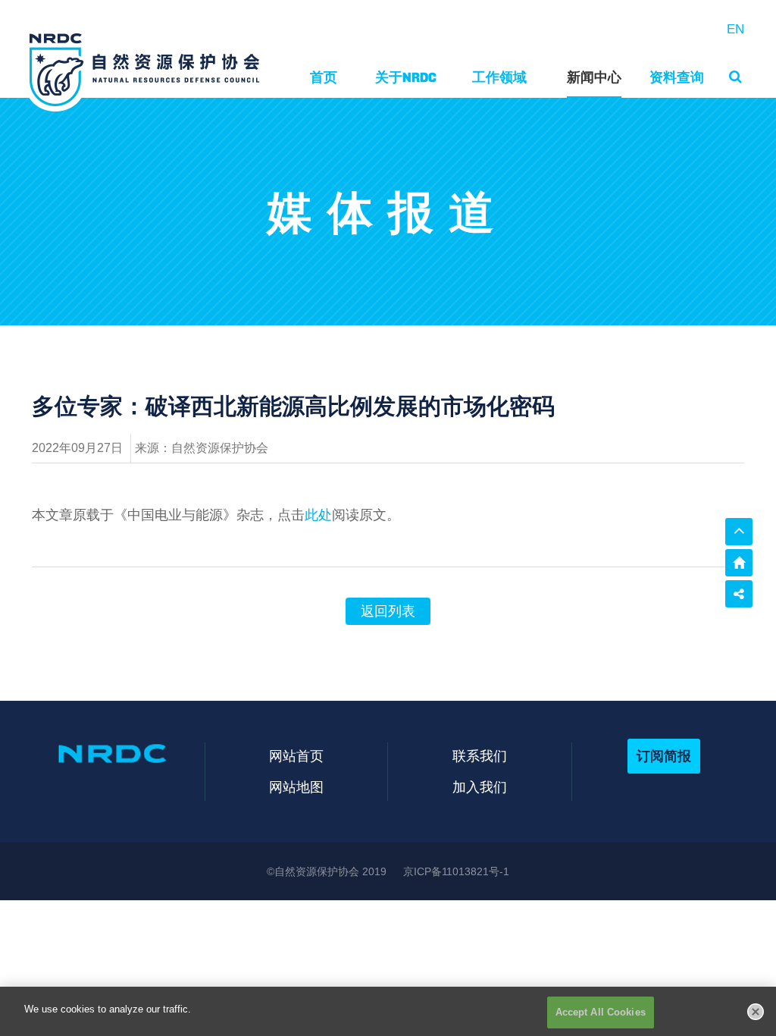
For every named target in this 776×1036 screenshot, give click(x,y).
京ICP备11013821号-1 (456, 871)
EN (735, 29)
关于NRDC (405, 77)
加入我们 (479, 787)
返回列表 (388, 611)
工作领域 (499, 77)
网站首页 (296, 756)
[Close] (755, 1011)
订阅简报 (664, 756)
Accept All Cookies (600, 1012)
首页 (323, 77)
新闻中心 (594, 77)
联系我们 (479, 756)
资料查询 (676, 77)
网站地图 (296, 787)
